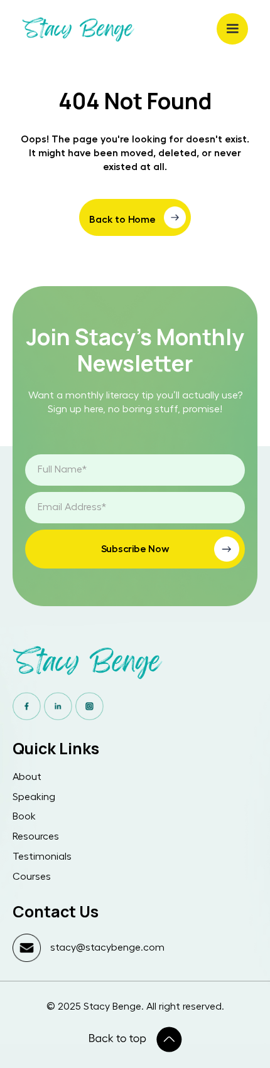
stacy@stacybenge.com (107, 948)
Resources (36, 836)
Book (24, 816)
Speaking (34, 797)
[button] (232, 29)
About (27, 777)
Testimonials (42, 857)
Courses (32, 877)
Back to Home (122, 220)
